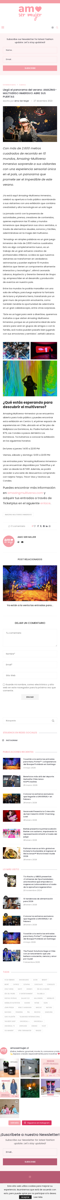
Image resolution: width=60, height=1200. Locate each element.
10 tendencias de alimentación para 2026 (38, 900)
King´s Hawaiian (24, 1007)
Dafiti (20, 989)
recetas (37, 1012)
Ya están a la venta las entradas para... (30, 605)
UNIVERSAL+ (38, 1021)
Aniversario (24, 980)
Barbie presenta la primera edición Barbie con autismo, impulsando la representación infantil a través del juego (40, 833)
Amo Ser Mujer (21, 100)
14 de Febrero (10, 980)
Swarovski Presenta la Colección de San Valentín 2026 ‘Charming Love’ (39, 814)
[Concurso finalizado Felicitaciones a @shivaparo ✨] (9, 1088)
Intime (36, 1003)
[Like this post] (35, 526)
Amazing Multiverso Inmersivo (18, 514)
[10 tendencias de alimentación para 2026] (11, 903)
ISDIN (46, 1003)
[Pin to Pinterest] (44, 526)
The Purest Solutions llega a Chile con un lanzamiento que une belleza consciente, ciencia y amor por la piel (40, 955)
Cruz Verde (9, 989)
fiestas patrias (11, 998)
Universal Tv (10, 1026)
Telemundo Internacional (30, 1017)
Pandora (19, 1012)
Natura (49, 1007)
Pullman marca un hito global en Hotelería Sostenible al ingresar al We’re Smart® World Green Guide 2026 (39, 852)
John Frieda (9, 1007)
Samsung (49, 1012)
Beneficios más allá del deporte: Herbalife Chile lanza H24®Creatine (38, 779)
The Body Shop (10, 1021)
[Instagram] (52, 27)
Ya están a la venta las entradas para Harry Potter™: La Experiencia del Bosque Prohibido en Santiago (39, 762)
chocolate (38, 984)
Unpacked (23, 1026)
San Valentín (10, 1017)
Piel (28, 1012)
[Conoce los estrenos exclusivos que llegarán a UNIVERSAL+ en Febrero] (11, 798)
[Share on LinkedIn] (47, 526)
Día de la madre (43, 989)
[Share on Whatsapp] (50, 526)
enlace (45, 503)
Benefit (44, 980)
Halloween (38, 998)
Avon (35, 980)
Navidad (8, 1012)
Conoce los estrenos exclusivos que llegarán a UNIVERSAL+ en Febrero (38, 797)
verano (34, 1026)
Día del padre (10, 994)
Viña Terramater (24, 1031)
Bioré (7, 984)
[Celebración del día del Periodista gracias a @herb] (30, 1088)
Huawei (27, 1003)
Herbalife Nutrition (12, 1003)
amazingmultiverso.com (25, 493)
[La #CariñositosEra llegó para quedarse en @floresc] (9, 1108)
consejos (51, 984)
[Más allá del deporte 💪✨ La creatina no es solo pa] (9, 1068)
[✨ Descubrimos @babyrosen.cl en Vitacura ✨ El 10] (30, 1068)
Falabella (41, 994)
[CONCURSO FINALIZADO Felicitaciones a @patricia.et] (50, 1088)
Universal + (24, 1021)
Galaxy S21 (25, 998)
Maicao (39, 1007)
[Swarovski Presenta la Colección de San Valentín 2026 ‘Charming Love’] (11, 816)
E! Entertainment (26, 994)
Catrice (16, 984)
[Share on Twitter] (41, 526)
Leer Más (38, 1197)
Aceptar (25, 1197)
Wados (38, 1031)
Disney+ (30, 989)
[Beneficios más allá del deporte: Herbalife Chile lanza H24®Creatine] (11, 781)
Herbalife (50, 998)
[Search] (57, 27)
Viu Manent (9, 1031)
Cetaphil (26, 984)
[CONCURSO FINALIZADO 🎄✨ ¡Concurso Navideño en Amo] (50, 1068)
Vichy (44, 1026)
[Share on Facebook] (38, 526)
